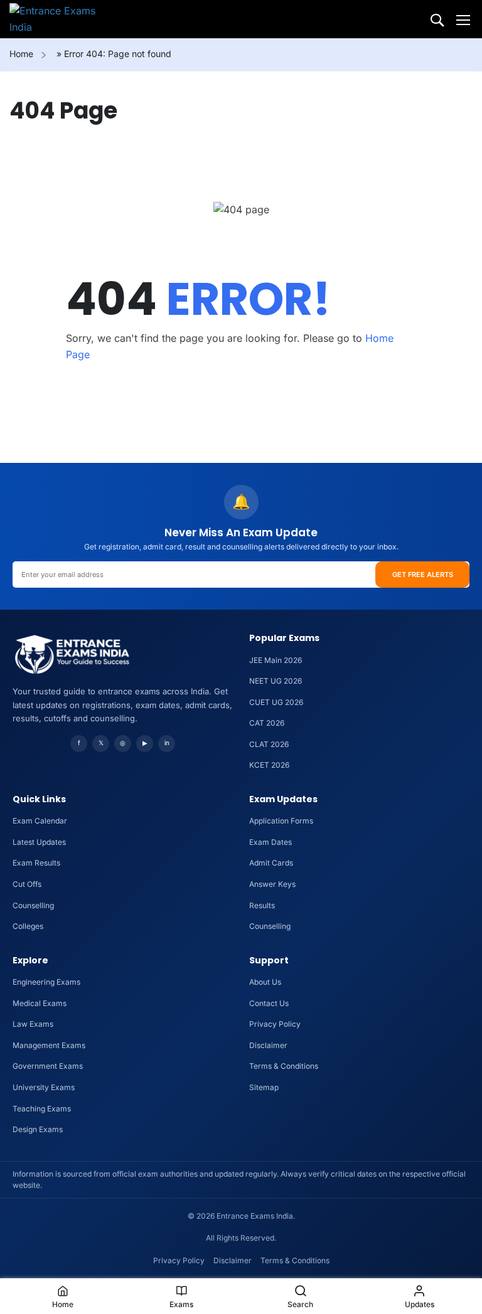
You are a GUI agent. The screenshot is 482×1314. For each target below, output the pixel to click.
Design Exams (38, 1129)
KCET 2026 (269, 765)
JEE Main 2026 (275, 660)
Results (262, 905)
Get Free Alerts (422, 574)
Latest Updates (39, 842)
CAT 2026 (266, 723)
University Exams (44, 1087)
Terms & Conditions (283, 1066)
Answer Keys (272, 884)
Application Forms (281, 820)
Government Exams (48, 1066)
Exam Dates (270, 842)
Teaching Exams (42, 1108)
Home (21, 53)
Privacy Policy (275, 1024)
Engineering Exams (46, 982)
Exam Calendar (40, 820)
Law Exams (33, 1024)
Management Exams (49, 1045)
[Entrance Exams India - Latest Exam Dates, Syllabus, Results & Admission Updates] (57, 19)
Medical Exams (40, 1003)
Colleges (28, 926)
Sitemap (264, 1087)
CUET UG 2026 (276, 702)
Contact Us (269, 1003)
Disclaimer (268, 1045)
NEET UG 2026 (275, 681)
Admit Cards (271, 862)
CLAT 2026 (269, 744)
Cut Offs (27, 884)
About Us (265, 982)
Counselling (33, 905)
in (166, 742)
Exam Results (36, 862)
